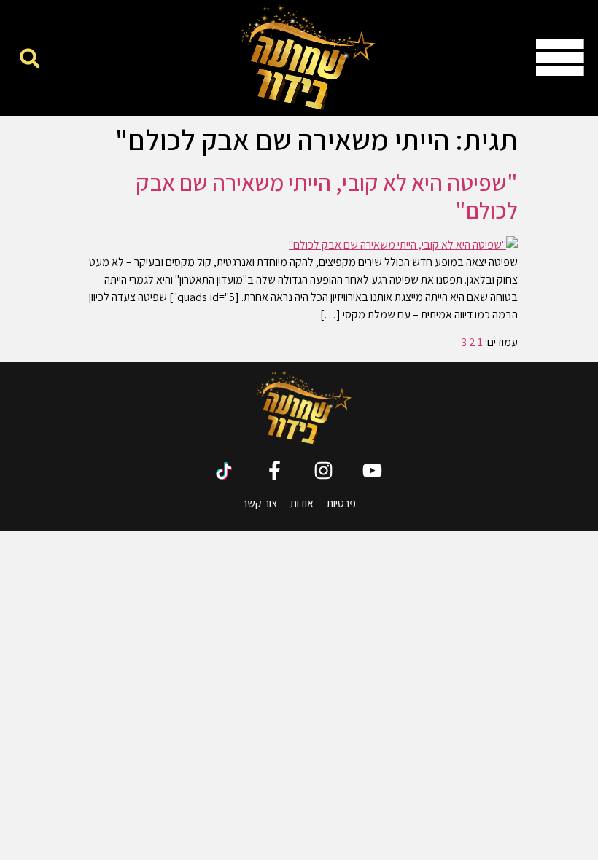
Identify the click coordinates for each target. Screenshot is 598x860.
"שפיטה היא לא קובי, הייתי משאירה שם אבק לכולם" (327, 196)
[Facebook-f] (274, 470)
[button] (29, 58)
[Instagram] (323, 470)
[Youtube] (372, 470)
